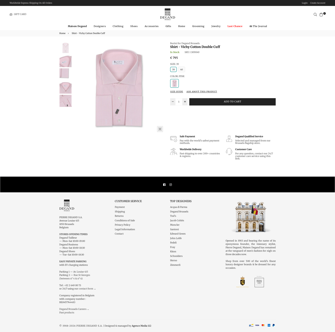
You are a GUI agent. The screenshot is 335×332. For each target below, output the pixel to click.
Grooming (198, 26)
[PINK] (174, 83)
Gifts (168, 26)
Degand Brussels (179, 211)
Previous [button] (77, 87)
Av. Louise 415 (80, 271)
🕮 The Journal (258, 26)
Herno (173, 260)
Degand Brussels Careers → (74, 309)
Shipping (120, 211)
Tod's (173, 215)
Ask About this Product (202, 91)
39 (173, 69)
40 (181, 69)
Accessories (152, 26)
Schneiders (176, 256)
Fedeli (173, 242)
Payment (120, 207)
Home (181, 26)
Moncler (175, 224)
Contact (119, 233)
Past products (66, 312)
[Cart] (321, 14)
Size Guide (176, 91)
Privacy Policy (122, 224)
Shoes (133, 26)
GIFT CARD (20, 14)
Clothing (118, 26)
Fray (172, 247)
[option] (119, 88)
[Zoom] (160, 129)
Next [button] (160, 87)
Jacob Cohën (177, 220)
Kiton (173, 251)
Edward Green (178, 233)
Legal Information (125, 229)
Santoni (174, 229)
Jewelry (216, 26)
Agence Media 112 (141, 325)
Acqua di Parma (178, 207)
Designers (100, 26)
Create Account (317, 3)
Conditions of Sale (125, 220)
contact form (86, 288)
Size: (174, 64)
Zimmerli (175, 264)
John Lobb (176, 238)
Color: (177, 76)
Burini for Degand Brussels (185, 43)
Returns (119, 215)
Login (305, 3)
